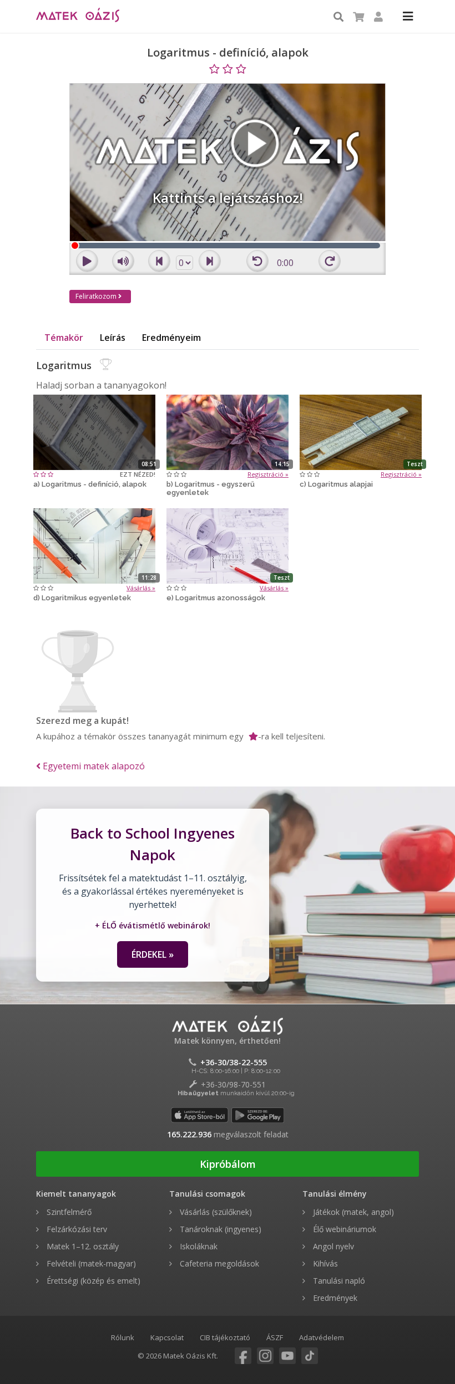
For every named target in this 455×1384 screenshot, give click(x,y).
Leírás (112, 337)
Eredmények (334, 1298)
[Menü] (408, 17)
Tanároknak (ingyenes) (219, 1229)
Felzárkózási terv (75, 1229)
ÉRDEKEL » (153, 954)
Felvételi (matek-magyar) (90, 1263)
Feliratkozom (96, 296)
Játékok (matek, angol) (352, 1212)
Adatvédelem (321, 1337)
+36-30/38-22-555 (233, 1062)
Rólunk (122, 1337)
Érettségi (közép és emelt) (92, 1280)
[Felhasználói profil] (378, 17)
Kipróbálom (228, 1164)
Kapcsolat (167, 1337)
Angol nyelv (332, 1246)
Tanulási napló (338, 1280)
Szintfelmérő (68, 1212)
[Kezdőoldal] (77, 17)
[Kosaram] (358, 17)
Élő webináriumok (343, 1229)
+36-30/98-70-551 (233, 1084)
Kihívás (324, 1263)
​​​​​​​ (234, 1356)
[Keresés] (338, 17)
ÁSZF (274, 1337)
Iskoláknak (198, 1246)
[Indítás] (94, 431)
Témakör (63, 337)
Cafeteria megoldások (218, 1263)
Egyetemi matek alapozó (93, 766)
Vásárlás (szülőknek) (215, 1212)
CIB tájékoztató (225, 1337)
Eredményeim (171, 337)
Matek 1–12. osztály (81, 1246)
